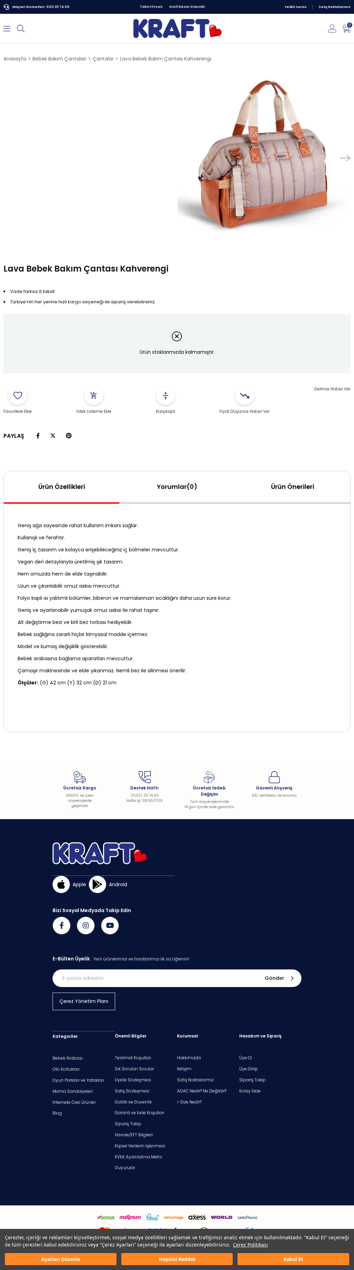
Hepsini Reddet (177, 1259)
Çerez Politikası (250, 1244)
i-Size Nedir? (189, 1102)
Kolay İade (250, 1091)
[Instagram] (86, 926)
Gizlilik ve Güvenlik (133, 1102)
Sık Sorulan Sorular (134, 1069)
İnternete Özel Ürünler (74, 1102)
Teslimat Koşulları (133, 1058)
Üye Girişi (248, 1069)
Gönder (274, 978)
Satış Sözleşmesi (132, 1091)
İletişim (184, 1069)
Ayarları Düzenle (60, 1259)
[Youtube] (110, 926)
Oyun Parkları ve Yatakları (78, 1080)
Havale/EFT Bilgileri (134, 1135)
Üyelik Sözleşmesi (133, 1080)
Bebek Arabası (68, 1058)
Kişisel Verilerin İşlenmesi (140, 1146)
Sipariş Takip (128, 1124)
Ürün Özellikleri (61, 486)
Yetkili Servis (296, 7)
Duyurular (125, 1168)
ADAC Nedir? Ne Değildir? (201, 1091)
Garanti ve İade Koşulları (139, 1113)
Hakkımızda (189, 1058)
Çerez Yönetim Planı (83, 1001)
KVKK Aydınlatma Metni (138, 1157)
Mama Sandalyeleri (73, 1091)
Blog (57, 1113)
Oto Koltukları (66, 1069)
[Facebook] (62, 926)
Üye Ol (245, 1058)
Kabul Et (293, 1259)
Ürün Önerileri (292, 486)
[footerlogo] (100, 853)
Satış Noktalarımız (335, 7)
